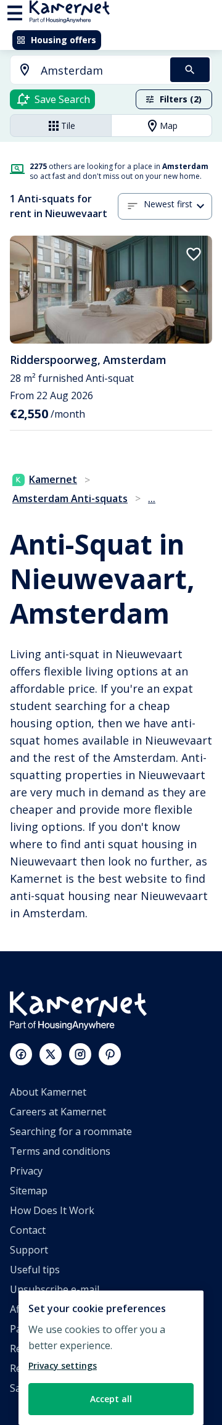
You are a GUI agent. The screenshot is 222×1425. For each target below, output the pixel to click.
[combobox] (83, 70)
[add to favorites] (193, 254)
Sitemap (28, 1190)
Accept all (111, 1399)
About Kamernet (48, 1092)
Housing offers (63, 40)
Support (29, 1250)
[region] (111, 1358)
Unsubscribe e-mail (54, 1289)
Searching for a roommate (71, 1131)
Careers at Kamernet (58, 1111)
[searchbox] (101, 70)
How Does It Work (52, 1210)
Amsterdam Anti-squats (70, 498)
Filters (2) (181, 99)
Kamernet (53, 479)
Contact (28, 1230)
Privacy (26, 1171)
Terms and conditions (60, 1151)
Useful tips (35, 1269)
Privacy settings (62, 1365)
